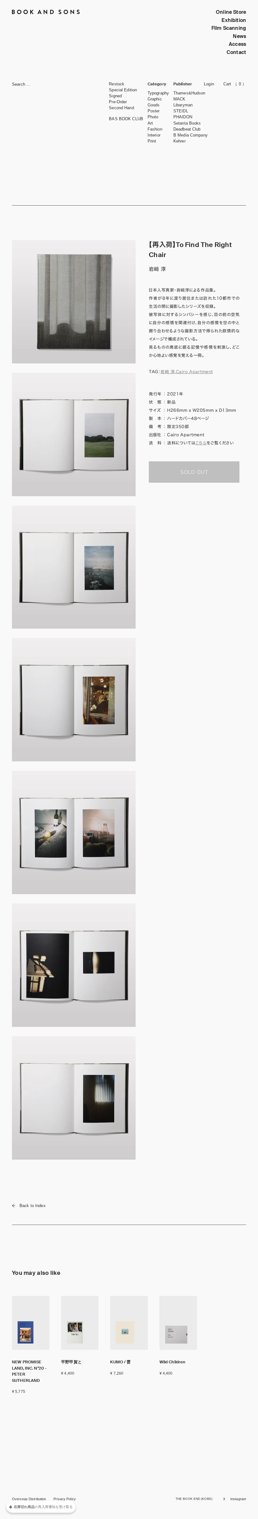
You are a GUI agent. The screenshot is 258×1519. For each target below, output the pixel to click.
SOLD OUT (194, 472)
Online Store (231, 12)
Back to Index (33, 1205)
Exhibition (234, 20)
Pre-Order (118, 101)
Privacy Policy (64, 1499)
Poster (154, 111)
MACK (179, 99)
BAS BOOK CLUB (126, 118)
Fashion (155, 129)
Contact (236, 52)
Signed (115, 96)
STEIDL (180, 111)
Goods (154, 105)
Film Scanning (228, 28)
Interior (154, 135)
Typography (158, 93)
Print (152, 141)
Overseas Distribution (29, 1499)
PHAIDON (182, 117)
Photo (153, 117)
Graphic (155, 99)
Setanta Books (187, 123)
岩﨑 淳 (167, 372)
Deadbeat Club (187, 129)
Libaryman (183, 105)
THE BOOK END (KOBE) (194, 1498)
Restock (116, 84)
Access (237, 44)
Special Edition (123, 90)
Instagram (238, 1499)
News (239, 36)
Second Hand (121, 107)
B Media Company (190, 135)
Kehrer (179, 141)
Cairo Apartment (194, 372)
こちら (201, 443)
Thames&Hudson (189, 93)
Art (150, 123)
